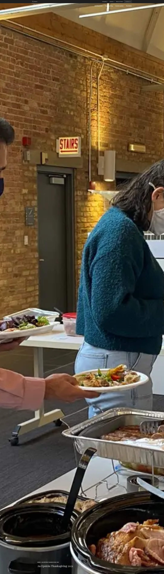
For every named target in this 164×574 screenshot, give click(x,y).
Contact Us (128, 1)
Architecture (98, 6)
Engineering (109, 6)
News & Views (119, 1)
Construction (119, 6)
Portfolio (129, 6)
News (39, 562)
